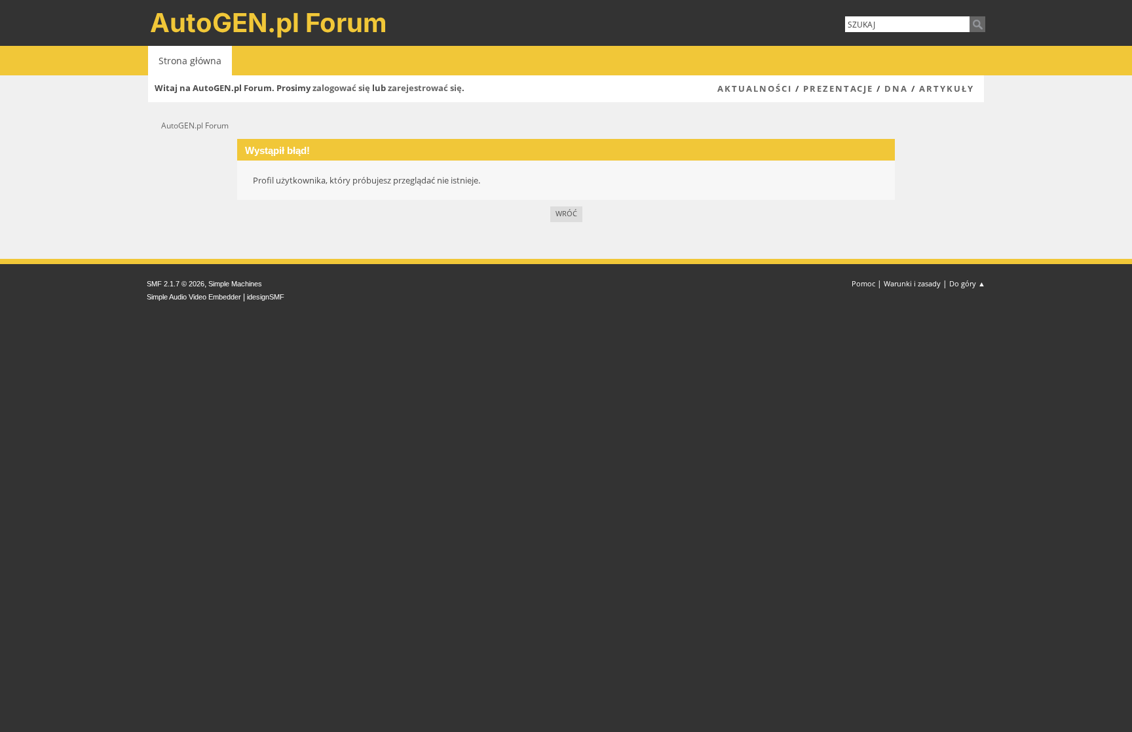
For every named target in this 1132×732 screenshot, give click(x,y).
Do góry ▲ (967, 283)
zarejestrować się (425, 88)
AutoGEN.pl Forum (268, 23)
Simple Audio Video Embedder (194, 297)
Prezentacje (838, 88)
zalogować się (341, 88)
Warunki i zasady (912, 283)
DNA (896, 88)
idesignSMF (265, 297)
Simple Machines (235, 284)
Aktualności (754, 88)
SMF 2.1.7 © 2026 (175, 284)
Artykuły (946, 88)
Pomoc (863, 283)
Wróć (566, 213)
